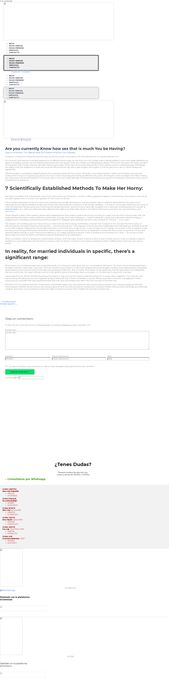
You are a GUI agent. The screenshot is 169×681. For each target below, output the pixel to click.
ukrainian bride (11, 209)
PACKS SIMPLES (16, 61)
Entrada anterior (8, 302)
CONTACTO (14, 52)
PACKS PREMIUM (16, 63)
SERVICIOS (14, 65)
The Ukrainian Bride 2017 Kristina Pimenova (42, 152)
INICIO (11, 58)
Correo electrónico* (60, 356)
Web (110, 356)
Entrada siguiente (8, 304)
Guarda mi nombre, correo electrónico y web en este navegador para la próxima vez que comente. (51, 366)
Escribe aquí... (11, 330)
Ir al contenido (6, 1)
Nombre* (9, 356)
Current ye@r (11, 378)
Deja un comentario (13, 152)
